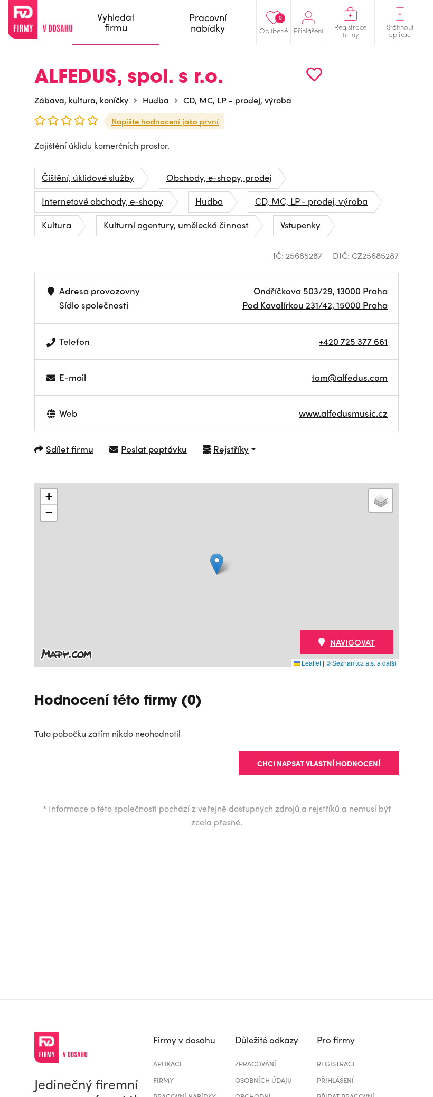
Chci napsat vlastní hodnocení (318, 763)
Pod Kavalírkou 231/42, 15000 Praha (315, 305)
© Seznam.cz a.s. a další (361, 662)
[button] (216, 564)
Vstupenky (300, 224)
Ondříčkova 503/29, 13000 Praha (320, 290)
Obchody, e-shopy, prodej (218, 177)
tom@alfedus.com (350, 377)
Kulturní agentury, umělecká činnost (175, 224)
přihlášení (335, 1080)
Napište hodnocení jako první (165, 121)
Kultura (56, 224)
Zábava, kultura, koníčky (81, 100)
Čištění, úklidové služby (88, 177)
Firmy (163, 1080)
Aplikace (168, 1063)
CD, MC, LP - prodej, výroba (237, 100)
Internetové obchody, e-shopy (102, 201)
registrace (336, 1063)
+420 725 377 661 (353, 341)
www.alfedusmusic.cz (343, 413)
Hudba (156, 100)
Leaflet (310, 662)
